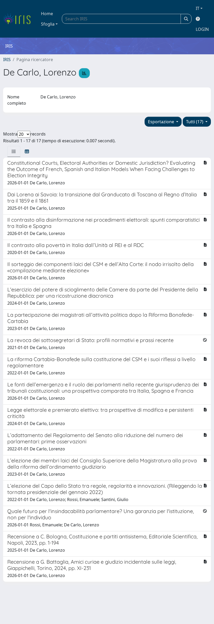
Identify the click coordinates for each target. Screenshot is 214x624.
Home (47, 13)
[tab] (13, 151)
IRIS (7, 59)
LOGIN (202, 29)
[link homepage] (19, 19)
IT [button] (197, 8)
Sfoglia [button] (48, 24)
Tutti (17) (195, 122)
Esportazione (161, 122)
